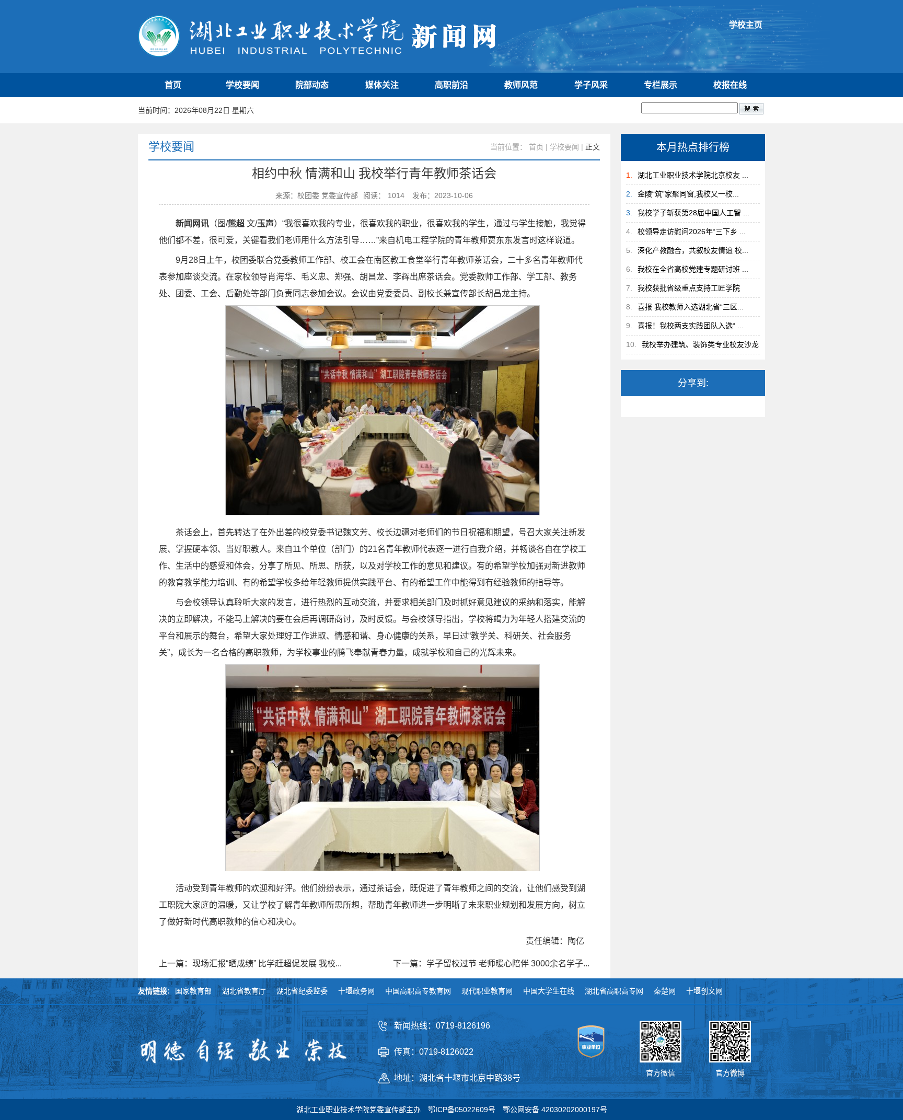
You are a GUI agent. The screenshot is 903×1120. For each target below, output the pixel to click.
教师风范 (521, 84)
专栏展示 (660, 84)
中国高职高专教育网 (418, 991)
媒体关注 (382, 84)
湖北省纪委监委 (302, 991)
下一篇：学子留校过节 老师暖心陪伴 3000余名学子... (491, 964)
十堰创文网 (704, 991)
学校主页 (745, 24)
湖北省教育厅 (244, 991)
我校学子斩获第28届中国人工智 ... (693, 213)
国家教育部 (193, 991)
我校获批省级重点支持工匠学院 (689, 288)
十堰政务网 (356, 991)
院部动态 (312, 84)
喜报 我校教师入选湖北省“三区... (691, 307)
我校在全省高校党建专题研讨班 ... (693, 269)
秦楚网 (665, 991)
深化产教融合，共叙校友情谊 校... (693, 250)
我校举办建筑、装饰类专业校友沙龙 (700, 344)
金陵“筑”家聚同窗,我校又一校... (688, 194)
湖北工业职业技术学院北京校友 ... (693, 175)
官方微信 (660, 1073)
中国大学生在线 (548, 991)
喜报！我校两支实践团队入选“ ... (691, 325)
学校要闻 (242, 84)
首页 (173, 84)
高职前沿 (451, 84)
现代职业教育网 (487, 991)
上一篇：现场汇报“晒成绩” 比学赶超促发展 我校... (250, 964)
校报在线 (730, 84)
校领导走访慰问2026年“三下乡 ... (692, 231)
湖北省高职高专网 (614, 991)
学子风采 (591, 84)
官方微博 (730, 1073)
